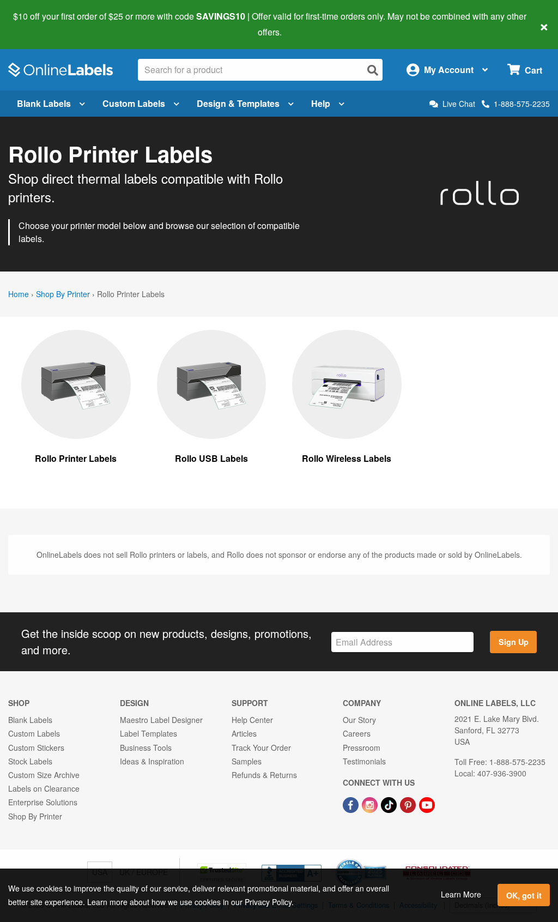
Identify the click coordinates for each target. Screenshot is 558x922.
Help (320, 103)
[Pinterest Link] (409, 803)
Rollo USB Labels (211, 458)
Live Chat (458, 104)
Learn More (461, 894)
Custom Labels (133, 103)
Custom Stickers (36, 747)
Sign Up (514, 641)
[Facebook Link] (352, 803)
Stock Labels (30, 761)
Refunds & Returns (264, 774)
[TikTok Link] (390, 803)
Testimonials (364, 761)
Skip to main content (39, 24)
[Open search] (373, 70)
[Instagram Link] (371, 803)
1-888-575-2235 (522, 103)
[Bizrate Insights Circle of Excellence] (382, 860)
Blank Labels (44, 103)
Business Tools (146, 747)
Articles (244, 733)
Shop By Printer (63, 293)
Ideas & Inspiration (152, 761)
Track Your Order (261, 747)
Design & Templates (238, 103)
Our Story (359, 719)
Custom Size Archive (44, 774)
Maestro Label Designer (161, 719)
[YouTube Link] (427, 803)
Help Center (252, 719)
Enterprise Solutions (42, 802)
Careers (357, 733)
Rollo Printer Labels (76, 458)
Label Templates (148, 733)
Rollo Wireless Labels (346, 458)
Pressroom (361, 747)
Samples (247, 761)
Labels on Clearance (44, 788)
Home (18, 293)
